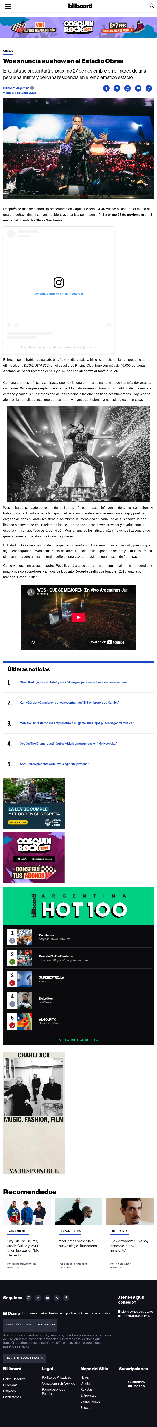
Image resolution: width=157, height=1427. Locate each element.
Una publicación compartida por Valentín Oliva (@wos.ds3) (59, 347)
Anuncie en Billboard (136, 1384)
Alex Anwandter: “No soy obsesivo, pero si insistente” (129, 1246)
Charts (85, 1383)
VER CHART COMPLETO (78, 1040)
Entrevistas (119, 1231)
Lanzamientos (18, 1231)
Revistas (86, 1389)
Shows (8, 51)
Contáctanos (12, 1397)
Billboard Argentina (16, 88)
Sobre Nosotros (14, 1379)
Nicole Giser (123, 1263)
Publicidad (10, 1385)
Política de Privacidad (56, 1377)
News (85, 1377)
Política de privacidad (43, 1339)
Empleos (9, 1391)
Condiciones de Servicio (58, 1383)
